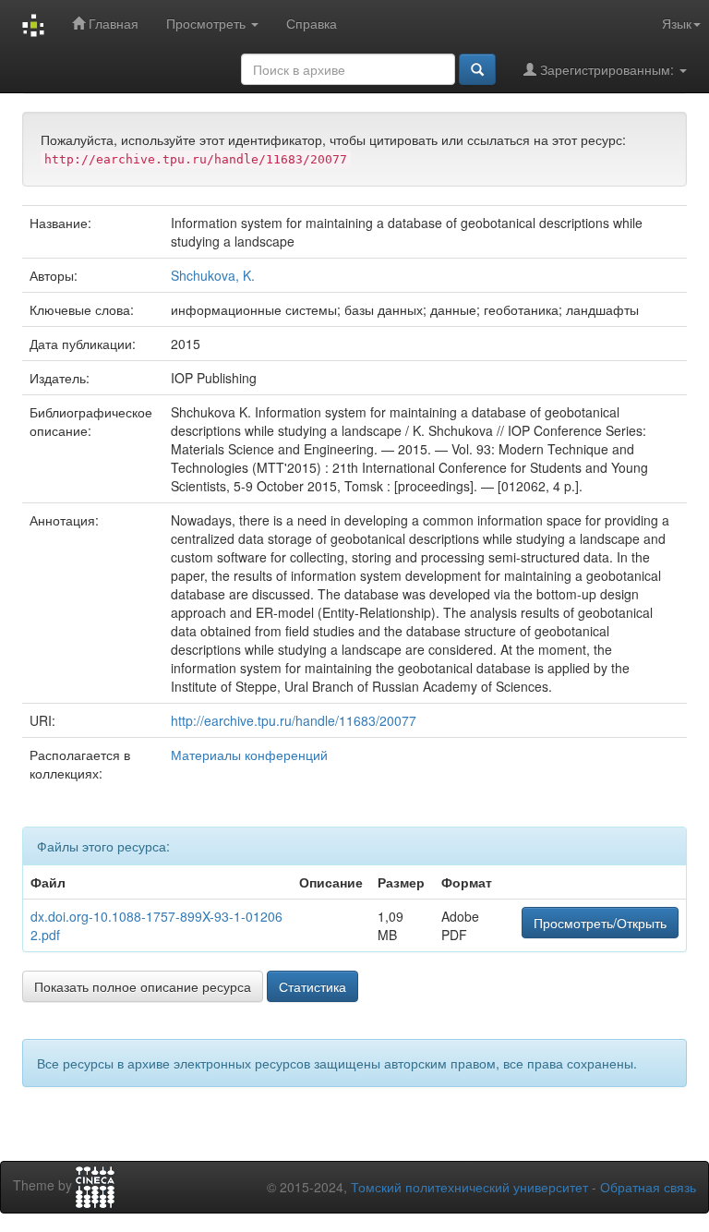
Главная (111, 23)
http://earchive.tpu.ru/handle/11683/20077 (293, 720)
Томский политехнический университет (469, 1187)
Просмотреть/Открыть (600, 922)
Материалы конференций (249, 754)
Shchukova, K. (213, 275)
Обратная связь (648, 1187)
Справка (311, 23)
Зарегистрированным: (607, 69)
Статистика (312, 986)
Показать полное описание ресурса (142, 986)
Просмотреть (207, 23)
